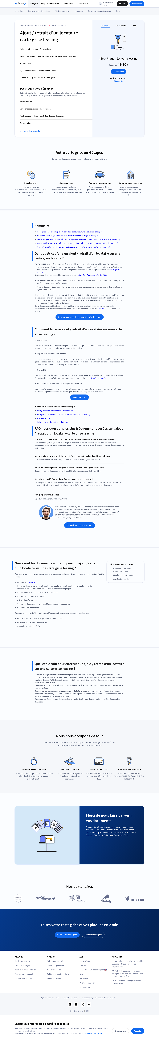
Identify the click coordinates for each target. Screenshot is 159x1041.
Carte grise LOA (43, 418)
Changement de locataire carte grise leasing (55, 410)
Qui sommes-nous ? (55, 961)
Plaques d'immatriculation (25, 970)
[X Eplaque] (83, 1004)
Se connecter (85, 987)
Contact (83, 965)
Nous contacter (79, 397)
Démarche (105, 25)
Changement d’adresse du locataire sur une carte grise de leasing (63, 414)
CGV (87, 1011)
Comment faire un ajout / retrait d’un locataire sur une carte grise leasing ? (67, 235)
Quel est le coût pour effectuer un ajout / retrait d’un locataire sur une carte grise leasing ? (73, 247)
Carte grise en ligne (22, 965)
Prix (134, 25)
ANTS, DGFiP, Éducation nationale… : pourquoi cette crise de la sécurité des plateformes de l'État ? (127, 973)
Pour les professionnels (24, 974)
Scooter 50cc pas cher (23, 978)
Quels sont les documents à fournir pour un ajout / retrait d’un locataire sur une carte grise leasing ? (77, 243)
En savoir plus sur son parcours (79, 525)
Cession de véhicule (22, 961)
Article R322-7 (103, 308)
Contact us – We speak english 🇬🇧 (93, 970)
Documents (121, 25)
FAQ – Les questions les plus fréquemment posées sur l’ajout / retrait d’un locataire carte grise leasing (78, 239)
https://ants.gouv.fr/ (97, 378)
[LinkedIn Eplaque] (76, 1004)
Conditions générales (55, 965)
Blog (81, 974)
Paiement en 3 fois (87, 983)
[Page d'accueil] (20, 3)
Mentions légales (54, 970)
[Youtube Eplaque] (89, 1004)
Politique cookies (54, 978)
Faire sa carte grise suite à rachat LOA (52, 422)
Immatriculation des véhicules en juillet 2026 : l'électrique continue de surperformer (127, 964)
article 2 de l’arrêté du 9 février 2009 (92, 275)
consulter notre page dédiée (92, 1033)
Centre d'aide (85, 961)
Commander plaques (93, 934)
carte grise (31, 582)
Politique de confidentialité (58, 974)
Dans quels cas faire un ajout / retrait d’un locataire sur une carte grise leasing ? (69, 232)
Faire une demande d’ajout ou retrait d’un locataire (79, 317)
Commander (137, 4)
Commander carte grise (67, 934)
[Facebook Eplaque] (70, 1004)
